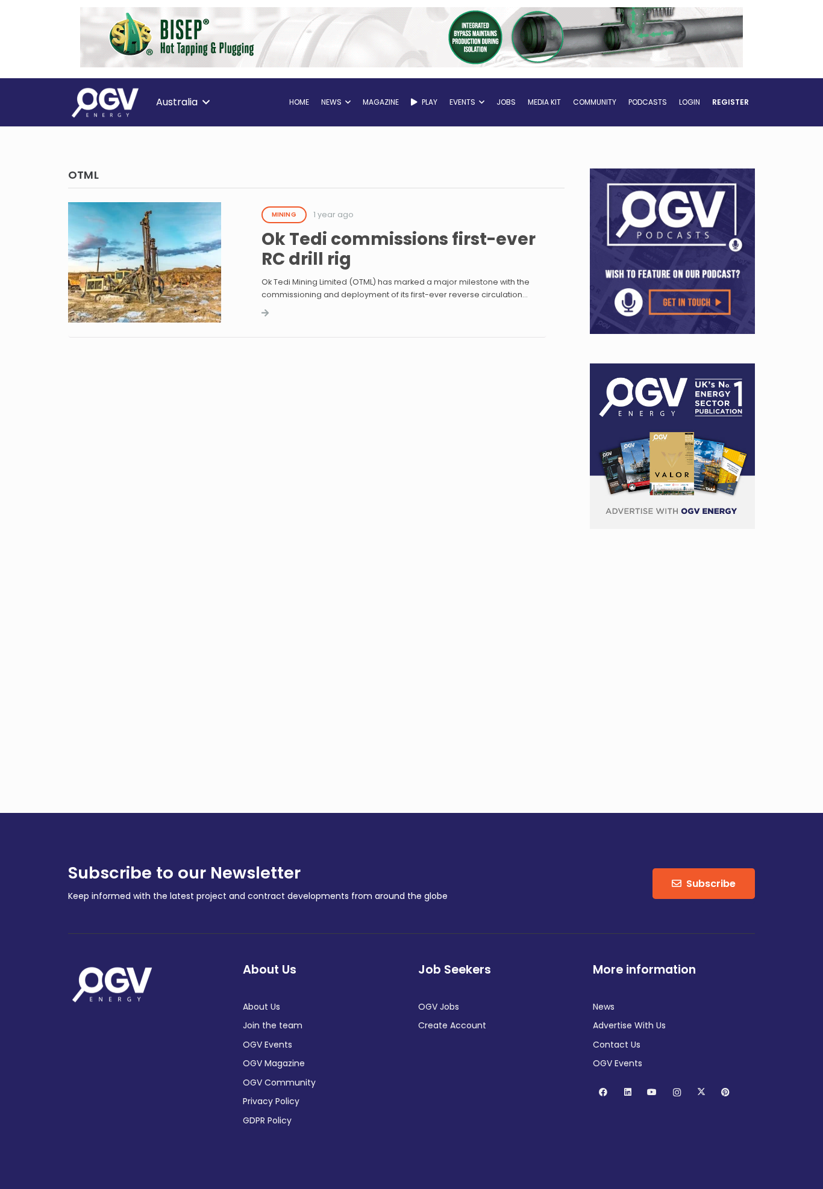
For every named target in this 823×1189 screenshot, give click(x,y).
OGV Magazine (274, 1063)
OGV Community (279, 1082)
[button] (182, 102)
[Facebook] (603, 1092)
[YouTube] (652, 1092)
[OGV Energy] (106, 102)
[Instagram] (676, 1092)
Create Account (452, 1025)
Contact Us (616, 1045)
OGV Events (267, 1045)
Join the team (272, 1025)
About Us (261, 1007)
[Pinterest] (725, 1092)
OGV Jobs (438, 1007)
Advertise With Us (629, 1025)
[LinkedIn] (627, 1092)
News (604, 1007)
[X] (701, 1092)
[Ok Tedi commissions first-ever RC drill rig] (307, 307)
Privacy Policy (271, 1101)
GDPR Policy (267, 1120)
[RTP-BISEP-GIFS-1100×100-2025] (411, 64)
